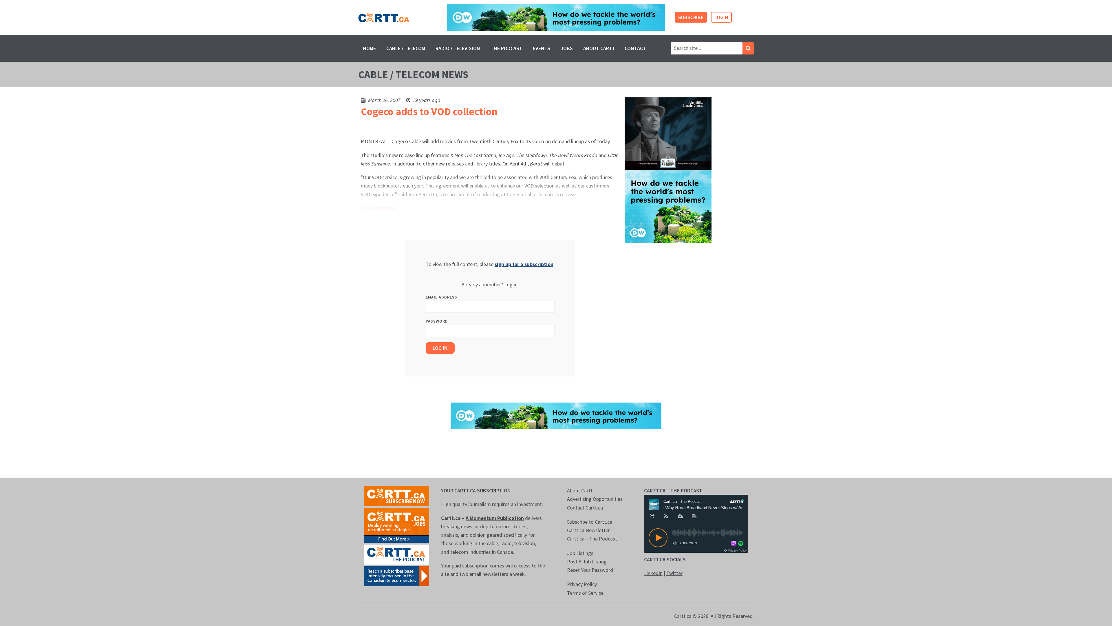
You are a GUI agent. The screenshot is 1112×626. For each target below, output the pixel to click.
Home (369, 48)
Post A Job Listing (587, 561)
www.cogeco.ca (378, 208)
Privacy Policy (582, 584)
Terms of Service (585, 592)
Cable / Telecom (405, 48)
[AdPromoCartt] (396, 575)
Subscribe (690, 17)
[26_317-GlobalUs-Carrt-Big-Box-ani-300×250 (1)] (668, 206)
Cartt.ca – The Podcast (592, 538)
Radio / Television (458, 48)
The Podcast (506, 48)
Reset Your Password (590, 570)
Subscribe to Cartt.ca (589, 521)
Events (541, 48)
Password (437, 321)
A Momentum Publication (495, 518)
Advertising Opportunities (595, 499)
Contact (635, 48)
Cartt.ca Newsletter (588, 530)
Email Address (441, 297)
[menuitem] (369, 48)
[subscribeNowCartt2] (396, 495)
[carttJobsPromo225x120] (396, 524)
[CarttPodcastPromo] (396, 554)
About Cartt (599, 48)
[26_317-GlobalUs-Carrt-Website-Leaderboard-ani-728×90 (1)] (556, 17)
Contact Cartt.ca (585, 507)
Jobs (567, 48)
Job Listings (580, 553)
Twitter (674, 573)
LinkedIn (653, 573)
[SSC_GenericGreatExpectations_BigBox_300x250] (668, 133)
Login (721, 17)
